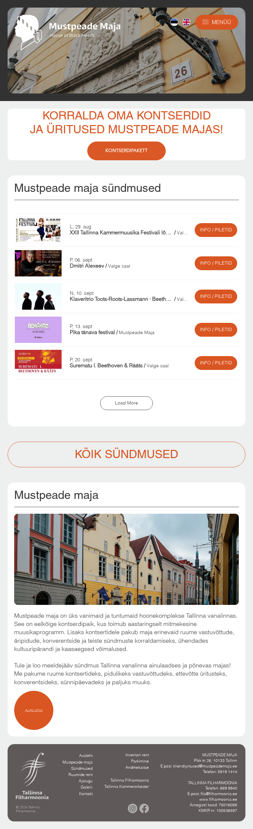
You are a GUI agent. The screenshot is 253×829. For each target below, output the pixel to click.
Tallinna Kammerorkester (126, 786)
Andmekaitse (137, 767)
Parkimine (140, 761)
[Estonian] (174, 22)
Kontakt (86, 793)
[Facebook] (144, 808)
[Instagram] (132, 808)
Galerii (87, 787)
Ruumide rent (81, 774)
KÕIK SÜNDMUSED (126, 454)
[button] (121, 232)
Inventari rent (137, 754)
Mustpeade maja (78, 762)
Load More (126, 403)
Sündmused (82, 768)
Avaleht (86, 755)
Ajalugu (86, 780)
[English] (186, 22)
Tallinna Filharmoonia (129, 780)
